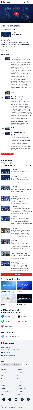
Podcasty (3, 382)
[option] (6, 364)
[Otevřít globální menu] (31, 2)
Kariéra (19, 385)
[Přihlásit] (27, 2)
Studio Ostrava (21, 379)
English (3, 407)
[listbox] (16, 364)
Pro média (19, 369)
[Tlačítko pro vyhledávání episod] (27, 165)
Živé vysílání (4, 372)
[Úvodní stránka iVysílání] (5, 2)
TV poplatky (4, 376)
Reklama (19, 372)
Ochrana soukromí (10, 407)
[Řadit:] (30, 165)
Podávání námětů (21, 388)
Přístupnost (19, 407)
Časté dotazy (20, 391)
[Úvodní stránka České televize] (7, 343)
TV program (4, 369)
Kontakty (19, 394)
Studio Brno (20, 376)
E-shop (3, 388)
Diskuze (16, 50)
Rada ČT (19, 382)
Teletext (3, 379)
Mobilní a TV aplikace (6, 391)
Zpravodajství (5, 50)
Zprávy (11, 50)
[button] (16, 13)
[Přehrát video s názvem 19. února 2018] (16, 13)
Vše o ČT (3, 394)
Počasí (3, 385)
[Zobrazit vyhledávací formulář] (24, 2)
